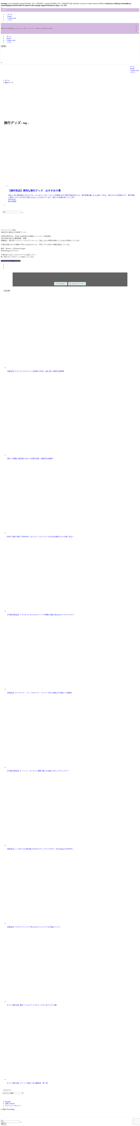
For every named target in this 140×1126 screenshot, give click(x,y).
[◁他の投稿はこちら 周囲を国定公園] (107, 279)
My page (8, 1101)
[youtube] (138, 27)
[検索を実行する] (22, 212)
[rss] (138, 29)
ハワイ (9, 20)
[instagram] (138, 25)
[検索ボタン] (1, 62)
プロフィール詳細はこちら (10, 261)
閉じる (4, 1124)
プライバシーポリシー (13, 1106)
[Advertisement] (70, 99)
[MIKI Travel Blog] (70, 59)
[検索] (138, 31)
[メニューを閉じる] (1, 7)
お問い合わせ (10, 1103)
